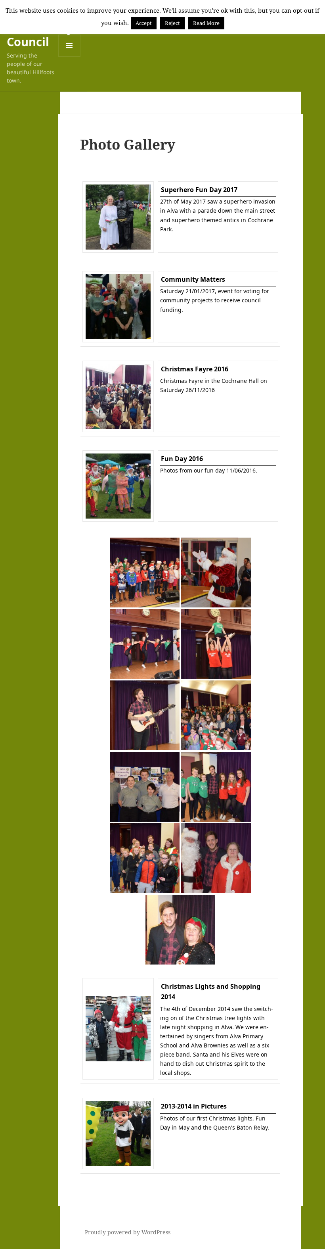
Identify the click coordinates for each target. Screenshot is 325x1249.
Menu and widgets (69, 56)
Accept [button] (144, 23)
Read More (206, 23)
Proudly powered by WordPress (127, 1232)
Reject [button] (172, 23)
